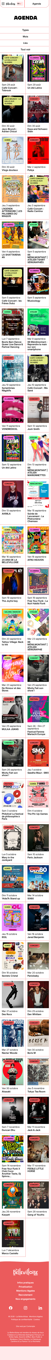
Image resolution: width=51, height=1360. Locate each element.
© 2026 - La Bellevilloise (18, 1316)
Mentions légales (25, 1290)
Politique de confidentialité (21, 1319)
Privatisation (25, 1286)
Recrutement (25, 1294)
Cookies (36, 1319)
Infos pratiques (25, 1282)
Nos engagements (25, 1298)
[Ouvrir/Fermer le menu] (3, 3)
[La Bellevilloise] (10, 4)
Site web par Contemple (25, 1326)
